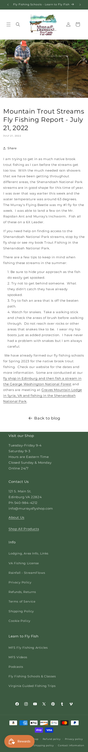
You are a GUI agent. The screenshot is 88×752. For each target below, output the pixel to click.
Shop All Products (24, 529)
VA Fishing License (24, 563)
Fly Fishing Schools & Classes (32, 676)
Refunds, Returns (22, 592)
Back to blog (47, 418)
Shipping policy (44, 745)
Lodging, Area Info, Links (28, 553)
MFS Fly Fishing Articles (28, 648)
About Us (16, 517)
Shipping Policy (21, 611)
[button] (8, 24)
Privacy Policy (20, 582)
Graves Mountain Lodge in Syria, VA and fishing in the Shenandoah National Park (42, 395)
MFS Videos (18, 657)
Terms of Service (22, 601)
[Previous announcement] (8, 4)
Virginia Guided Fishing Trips (32, 686)
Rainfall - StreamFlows (27, 573)
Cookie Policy (20, 621)
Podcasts (16, 667)
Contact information (71, 745)
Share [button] (12, 148)
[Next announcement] (80, 4)
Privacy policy (74, 739)
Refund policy (52, 739)
